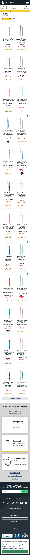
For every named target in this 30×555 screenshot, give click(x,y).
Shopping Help (14, 515)
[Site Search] (23, 2)
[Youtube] (21, 503)
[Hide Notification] (28, 11)
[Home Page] (8, 2)
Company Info (14, 522)
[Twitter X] (8, 503)
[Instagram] (13, 503)
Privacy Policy (8, 546)
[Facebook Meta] (4, 503)
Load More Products (15, 398)
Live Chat (15, 479)
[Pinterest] (17, 503)
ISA (3, 19)
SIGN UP (24, 492)
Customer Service (14, 508)
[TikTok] (26, 503)
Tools (14, 528)
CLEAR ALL (16, 19)
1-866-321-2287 (15, 473)
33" (9, 19)
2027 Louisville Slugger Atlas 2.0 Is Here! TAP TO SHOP (14, 11)
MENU (27, 3)
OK (15, 552)
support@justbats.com (15, 476)
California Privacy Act (8, 548)
